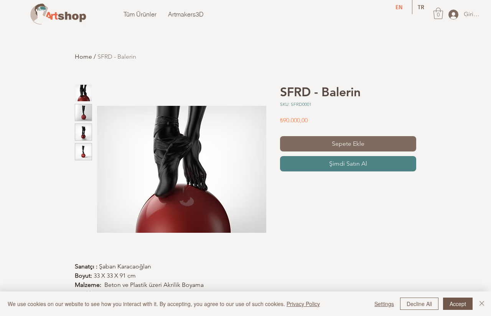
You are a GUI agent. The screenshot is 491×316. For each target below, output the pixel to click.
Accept (458, 304)
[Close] (481, 304)
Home (83, 56)
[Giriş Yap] (452, 14)
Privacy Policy (303, 304)
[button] (438, 13)
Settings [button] (384, 304)
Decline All (419, 304)
